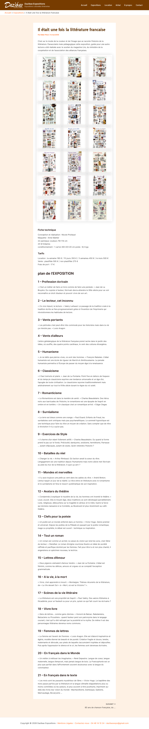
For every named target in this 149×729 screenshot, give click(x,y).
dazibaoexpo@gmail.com (117, 723)
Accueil (84, 5)
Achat (118, 5)
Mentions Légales (65, 723)
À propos (128, 5)
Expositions (96, 5)
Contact (139, 5)
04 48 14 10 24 (97, 723)
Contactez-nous (82, 723)
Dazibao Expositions (35, 4)
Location (108, 5)
